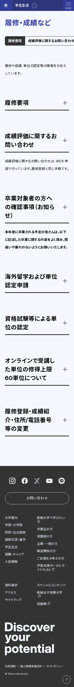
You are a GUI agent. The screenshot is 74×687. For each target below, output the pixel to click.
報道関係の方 (46, 551)
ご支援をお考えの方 (50, 558)
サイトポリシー (55, 666)
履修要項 (15, 41)
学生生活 (11, 547)
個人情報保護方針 (31, 666)
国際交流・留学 (15, 540)
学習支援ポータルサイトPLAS (51, 568)
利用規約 (10, 666)
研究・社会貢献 (15, 532)
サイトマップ (13, 600)
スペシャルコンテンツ (51, 585)
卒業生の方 (45, 529)
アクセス (10, 593)
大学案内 (11, 518)
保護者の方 (45, 536)
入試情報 (11, 562)
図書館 (41, 604)
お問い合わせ (37, 498)
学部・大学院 (14, 525)
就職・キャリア (14, 554)
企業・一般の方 (47, 544)
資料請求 (11, 585)
